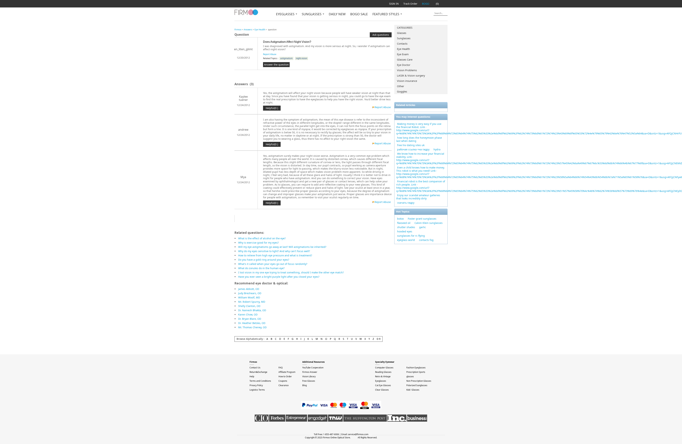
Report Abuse (269, 54)
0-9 (378, 339)
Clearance (283, 385)
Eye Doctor (403, 65)
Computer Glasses (384, 367)
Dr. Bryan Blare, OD (249, 318)
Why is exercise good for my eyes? (258, 242)
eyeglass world (406, 240)
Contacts (402, 43)
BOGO (425, 3)
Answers (248, 29)
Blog (304, 385)
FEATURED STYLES (386, 14)
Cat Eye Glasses (383, 385)
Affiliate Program (286, 372)
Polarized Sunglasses (416, 385)
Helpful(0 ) (272, 108)
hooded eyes (404, 231)
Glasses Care (404, 59)
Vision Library (309, 376)
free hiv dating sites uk (410, 145)
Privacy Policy (256, 385)
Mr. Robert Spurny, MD (251, 301)
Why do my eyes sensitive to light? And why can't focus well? (274, 251)
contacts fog (426, 240)
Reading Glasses (383, 372)
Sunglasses (403, 38)
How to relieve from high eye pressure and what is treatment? (275, 255)
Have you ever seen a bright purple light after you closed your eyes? (278, 276)
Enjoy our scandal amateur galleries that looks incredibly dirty (418, 197)
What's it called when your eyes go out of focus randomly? (272, 264)
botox (400, 218)
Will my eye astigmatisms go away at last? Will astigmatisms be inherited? (282, 247)
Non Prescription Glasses (418, 380)
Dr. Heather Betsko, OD (251, 323)
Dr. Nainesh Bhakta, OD (252, 310)
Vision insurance (407, 81)
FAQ (280, 367)
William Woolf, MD (249, 297)
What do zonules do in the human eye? (261, 268)
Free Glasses (308, 380)
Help (252, 376)
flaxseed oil (403, 223)
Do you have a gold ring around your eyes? (263, 259)
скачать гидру (405, 202)
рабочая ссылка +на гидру (413, 149)
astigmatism (286, 58)
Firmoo (237, 29)
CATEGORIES (404, 27)
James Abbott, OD (248, 289)
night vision (301, 58)
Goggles (402, 91)
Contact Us (255, 367)
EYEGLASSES (285, 14)
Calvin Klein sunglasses (429, 223)
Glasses (401, 33)
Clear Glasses (382, 389)
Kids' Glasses (412, 389)
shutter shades (406, 227)
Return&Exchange (258, 372)
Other (400, 86)
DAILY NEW (337, 14)
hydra (437, 149)
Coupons (282, 380)
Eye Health (403, 49)
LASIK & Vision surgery (411, 75)
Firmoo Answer (309, 372)
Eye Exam (403, 54)
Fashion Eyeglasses (416, 367)
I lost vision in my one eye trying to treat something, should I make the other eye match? (291, 272)
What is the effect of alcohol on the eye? (262, 238)
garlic (422, 227)
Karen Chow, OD (248, 314)
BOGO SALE (359, 14)
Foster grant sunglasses (422, 218)
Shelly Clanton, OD (249, 306)
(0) (437, 3)
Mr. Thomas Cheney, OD (252, 327)
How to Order (285, 376)
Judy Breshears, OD (249, 293)
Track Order (410, 3)
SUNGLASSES (312, 14)
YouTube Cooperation (312, 367)
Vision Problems (407, 70)
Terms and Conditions (260, 380)
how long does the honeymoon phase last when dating (419, 139)
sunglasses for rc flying (411, 235)
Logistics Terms (257, 389)
